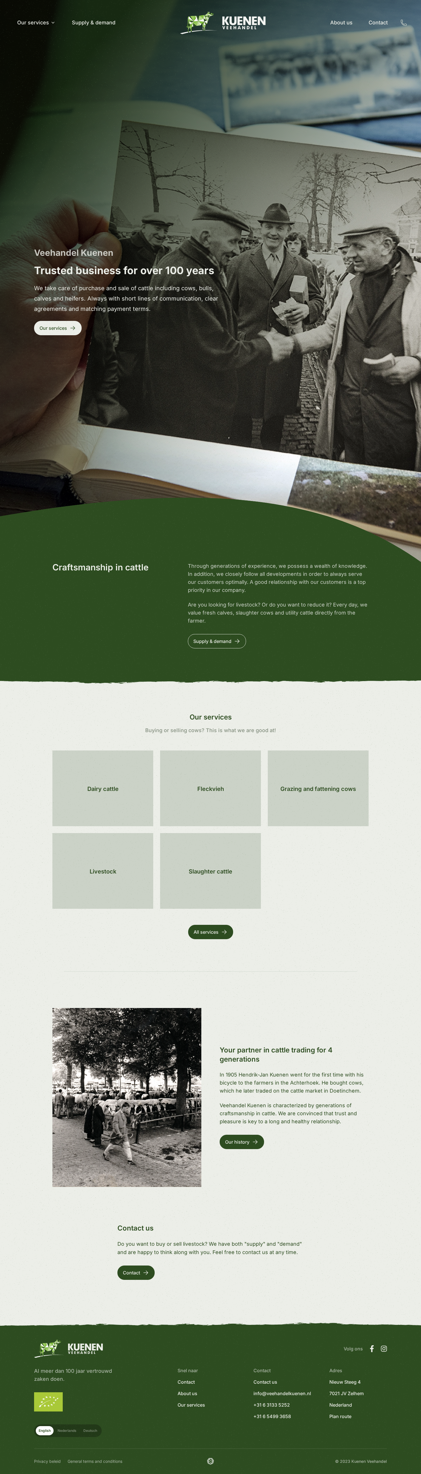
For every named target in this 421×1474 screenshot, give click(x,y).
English (45, 1430)
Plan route (340, 1416)
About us (187, 1393)
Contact (186, 1382)
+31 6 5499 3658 (272, 1416)
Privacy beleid (47, 1461)
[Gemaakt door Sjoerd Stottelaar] (210, 1461)
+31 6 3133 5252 (271, 1405)
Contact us (265, 1382)
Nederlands (67, 1430)
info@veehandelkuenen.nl (282, 1393)
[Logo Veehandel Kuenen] (223, 22)
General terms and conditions (95, 1461)
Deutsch (90, 1430)
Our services (191, 1405)
